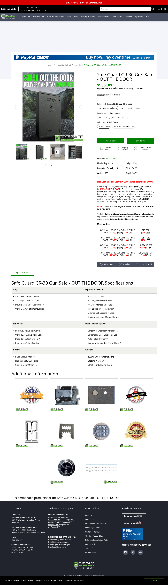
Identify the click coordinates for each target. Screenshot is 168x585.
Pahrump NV (67, 522)
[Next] (81, 107)
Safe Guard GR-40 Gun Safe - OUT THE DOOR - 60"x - (117, 246)
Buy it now (140, 141)
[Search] (153, 9)
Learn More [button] (79, 580)
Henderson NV (54, 519)
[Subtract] (100, 133)
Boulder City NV (54, 522)
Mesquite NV (53, 524)
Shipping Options (92, 527)
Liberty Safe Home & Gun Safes (32, 532)
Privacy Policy (90, 552)
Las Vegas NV (62, 517)
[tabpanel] (84, 381)
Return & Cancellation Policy (96, 540)
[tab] (22, 273)
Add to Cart (110, 141)
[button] (125, 552)
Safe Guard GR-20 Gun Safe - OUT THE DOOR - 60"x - (117, 238)
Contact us (89, 519)
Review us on (129, 516)
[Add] (112, 133)
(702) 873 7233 (17, 540)
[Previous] (16, 107)
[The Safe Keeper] (9, 17)
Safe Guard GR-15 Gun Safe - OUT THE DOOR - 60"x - (117, 231)
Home (49, 65)
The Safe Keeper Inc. (83, 576)
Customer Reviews (92, 532)
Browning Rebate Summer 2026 (84, 2)
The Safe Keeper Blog (94, 536)
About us (89, 515)
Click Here (146, 206)
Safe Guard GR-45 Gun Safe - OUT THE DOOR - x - (117, 254)
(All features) (111, 158)
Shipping (100, 94)
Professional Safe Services (96, 523)
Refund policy (91, 544)
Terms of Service (92, 548)
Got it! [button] (154, 581)
